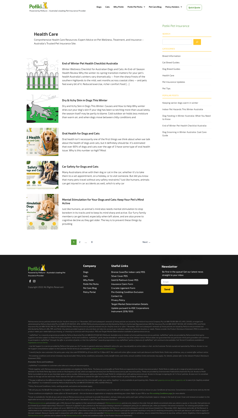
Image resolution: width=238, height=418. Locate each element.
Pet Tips (166, 88)
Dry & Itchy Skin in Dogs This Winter (84, 100)
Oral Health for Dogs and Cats (81, 133)
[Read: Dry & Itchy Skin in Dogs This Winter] (42, 108)
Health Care (168, 75)
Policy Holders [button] (172, 7)
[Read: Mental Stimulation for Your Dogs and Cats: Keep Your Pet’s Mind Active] (42, 211)
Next (147, 241)
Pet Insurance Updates (173, 82)
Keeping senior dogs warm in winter (180, 102)
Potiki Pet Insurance (175, 25)
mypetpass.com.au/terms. (38, 342)
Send (167, 289)
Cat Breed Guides (170, 62)
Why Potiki (118, 7)
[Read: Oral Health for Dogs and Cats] (42, 141)
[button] (136, 7)
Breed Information (171, 56)
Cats (107, 7)
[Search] (197, 42)
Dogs (99, 7)
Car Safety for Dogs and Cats (80, 166)
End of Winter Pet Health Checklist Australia (90, 63)
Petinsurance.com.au (38, 403)
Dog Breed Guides (171, 69)
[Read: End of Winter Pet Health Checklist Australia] (42, 73)
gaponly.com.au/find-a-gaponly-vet (172, 380)
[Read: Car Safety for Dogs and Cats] (42, 174)
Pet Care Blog (155, 7)
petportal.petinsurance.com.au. (104, 348)
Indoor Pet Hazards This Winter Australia (182, 109)
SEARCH (166, 34)
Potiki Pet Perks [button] (135, 7)
